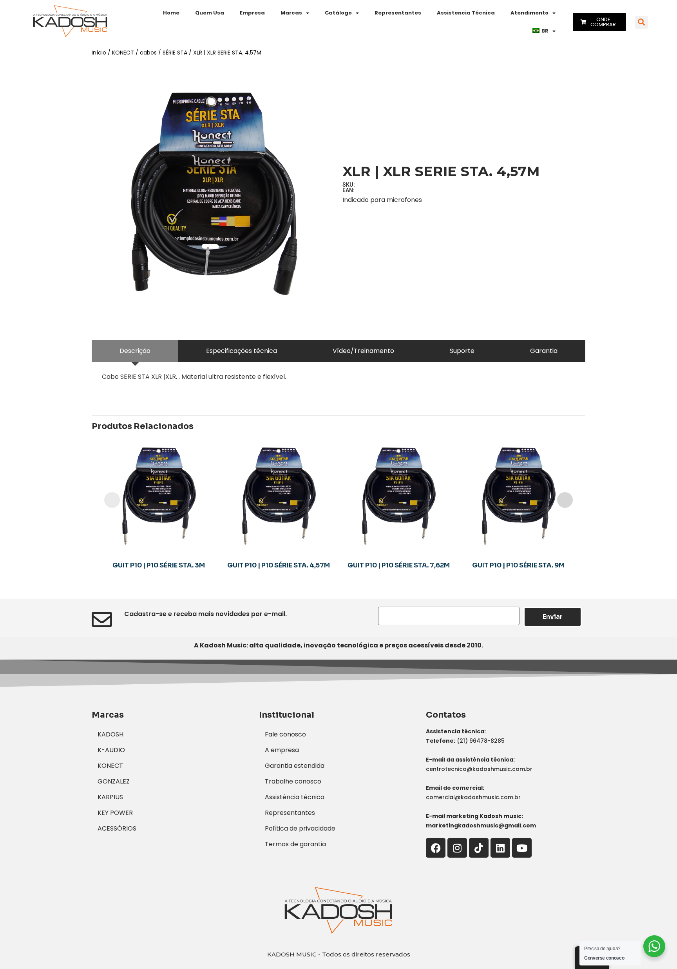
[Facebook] (435, 848)
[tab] (135, 351)
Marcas (291, 12)
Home (171, 12)
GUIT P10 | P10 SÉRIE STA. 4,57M (278, 565)
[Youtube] (522, 848)
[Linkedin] (500, 848)
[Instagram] (457, 848)
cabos (148, 52)
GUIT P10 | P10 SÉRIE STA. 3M (158, 565)
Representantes (398, 12)
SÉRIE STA (175, 52)
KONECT (123, 52)
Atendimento (529, 12)
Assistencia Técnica (466, 12)
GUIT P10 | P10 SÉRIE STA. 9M (518, 565)
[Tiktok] (479, 848)
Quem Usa (209, 12)
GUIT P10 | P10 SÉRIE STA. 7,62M (399, 565)
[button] (641, 22)
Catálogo (338, 12)
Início (99, 52)
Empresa (252, 12)
